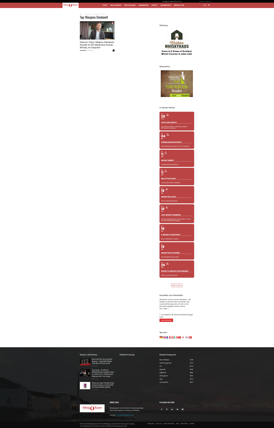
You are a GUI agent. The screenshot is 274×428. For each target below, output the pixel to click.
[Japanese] (183, 337)
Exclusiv (82, 38)
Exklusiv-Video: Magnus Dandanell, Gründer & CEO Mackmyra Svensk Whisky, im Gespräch (97, 45)
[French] (168, 337)
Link (161, 317)
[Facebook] (161, 409)
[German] (161, 337)
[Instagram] (167, 409)
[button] (207, 5)
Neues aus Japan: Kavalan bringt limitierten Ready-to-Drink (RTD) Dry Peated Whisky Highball (103, 385)
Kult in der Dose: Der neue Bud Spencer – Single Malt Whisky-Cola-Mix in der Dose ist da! (102, 361)
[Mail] (177, 409)
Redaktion (83, 50)
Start (81, 14)
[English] (165, 337)
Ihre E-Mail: (164, 309)
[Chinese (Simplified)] (179, 337)
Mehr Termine (177, 285)
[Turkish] (190, 337)
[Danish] (172, 337)
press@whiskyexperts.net (124, 415)
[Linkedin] (172, 409)
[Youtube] (183, 409)
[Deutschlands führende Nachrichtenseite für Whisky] (79, 5)
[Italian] (176, 337)
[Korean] (187, 337)
